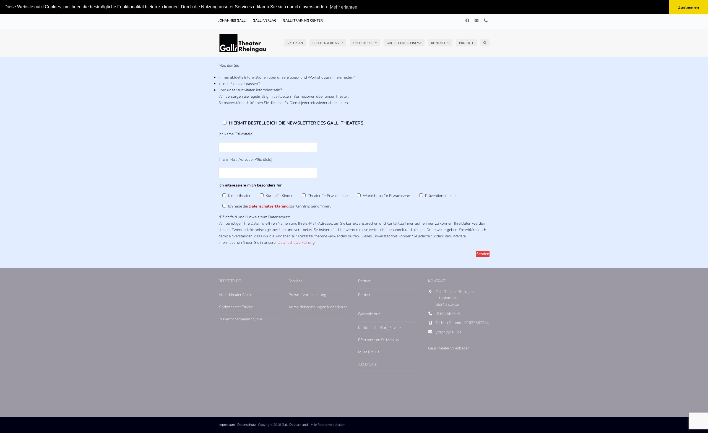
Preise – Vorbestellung (307, 294)
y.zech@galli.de (448, 332)
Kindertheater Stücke (235, 307)
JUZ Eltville (367, 364)
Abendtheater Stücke (235, 294)
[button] (485, 43)
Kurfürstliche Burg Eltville (379, 327)
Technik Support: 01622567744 (462, 322)
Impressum (226, 424)
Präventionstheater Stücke (240, 319)
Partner (364, 294)
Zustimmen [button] (688, 7)
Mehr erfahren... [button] (345, 7)
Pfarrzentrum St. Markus (378, 340)
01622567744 (448, 313)
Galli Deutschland (295, 424)
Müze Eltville (368, 352)
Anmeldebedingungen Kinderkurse (317, 307)
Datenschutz (246, 424)
